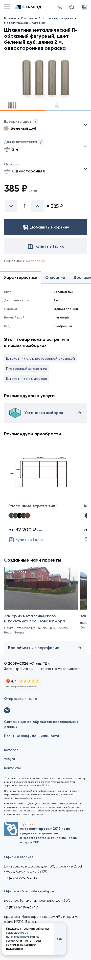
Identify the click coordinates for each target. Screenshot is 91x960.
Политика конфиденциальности (31, 736)
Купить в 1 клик (29, 539)
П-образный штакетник (26, 369)
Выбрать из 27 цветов (45, 125)
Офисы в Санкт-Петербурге (29, 891)
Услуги (9, 759)
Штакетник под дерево (26, 379)
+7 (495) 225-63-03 (20, 878)
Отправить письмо (20, 699)
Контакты (12, 768)
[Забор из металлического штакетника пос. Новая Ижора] (41, 603)
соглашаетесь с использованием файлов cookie (22, 936)
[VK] (7, 710)
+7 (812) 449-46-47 (21, 907)
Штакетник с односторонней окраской (40, 358)
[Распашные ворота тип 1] (41, 495)
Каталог (11, 750)
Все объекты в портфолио (33, 647)
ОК (59, 939)
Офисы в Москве (19, 857)
